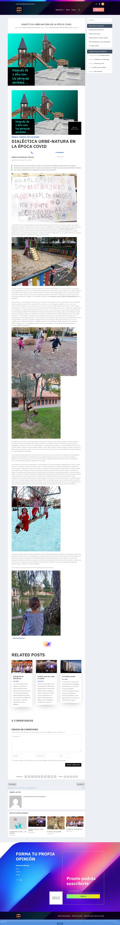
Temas (73, 10)
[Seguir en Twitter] (99, 4)
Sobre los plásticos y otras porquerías (99, 42)
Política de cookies (77, 916)
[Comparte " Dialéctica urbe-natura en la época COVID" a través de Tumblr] (35, 776)
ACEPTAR (60, 923)
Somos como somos (94, 34)
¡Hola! (67, 10)
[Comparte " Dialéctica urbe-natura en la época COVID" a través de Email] (52, 776)
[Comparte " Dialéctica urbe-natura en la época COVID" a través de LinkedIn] (42, 776)
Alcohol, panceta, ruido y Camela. (36, 829)
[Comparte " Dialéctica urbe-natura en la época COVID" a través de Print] (55, 776)
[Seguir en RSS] (102, 4)
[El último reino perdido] (56, 822)
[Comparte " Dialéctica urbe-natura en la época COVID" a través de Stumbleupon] (48, 776)
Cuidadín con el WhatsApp (101, 59)
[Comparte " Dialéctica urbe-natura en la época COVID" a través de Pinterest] (38, 776)
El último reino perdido (54, 831)
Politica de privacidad (64, 916)
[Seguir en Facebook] (96, 4)
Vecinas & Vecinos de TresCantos (31, 27)
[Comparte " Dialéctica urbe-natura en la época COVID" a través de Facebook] (25, 776)
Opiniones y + (60, 10)
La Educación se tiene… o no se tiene (18, 832)
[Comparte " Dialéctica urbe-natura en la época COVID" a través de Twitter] (29, 776)
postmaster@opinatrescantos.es (25, 4)
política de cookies (99, 920)
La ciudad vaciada (68, 676)
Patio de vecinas (64, 27)
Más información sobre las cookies (94, 916)
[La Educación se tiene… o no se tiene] (18, 822)
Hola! (17, 869)
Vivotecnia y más (99, 63)
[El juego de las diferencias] (75, 821)
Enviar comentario (73, 765)
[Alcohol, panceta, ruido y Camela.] (37, 821)
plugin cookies (116, 922)
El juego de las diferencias (74, 829)
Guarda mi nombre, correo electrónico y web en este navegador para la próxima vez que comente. (40, 760)
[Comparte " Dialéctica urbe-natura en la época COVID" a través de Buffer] (45, 776)
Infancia (52, 27)
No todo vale (98, 71)
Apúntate (98, 9)
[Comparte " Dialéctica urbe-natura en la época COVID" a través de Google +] (32, 776)
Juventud (56, 27)
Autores (18, 871)
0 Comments (60, 152)
